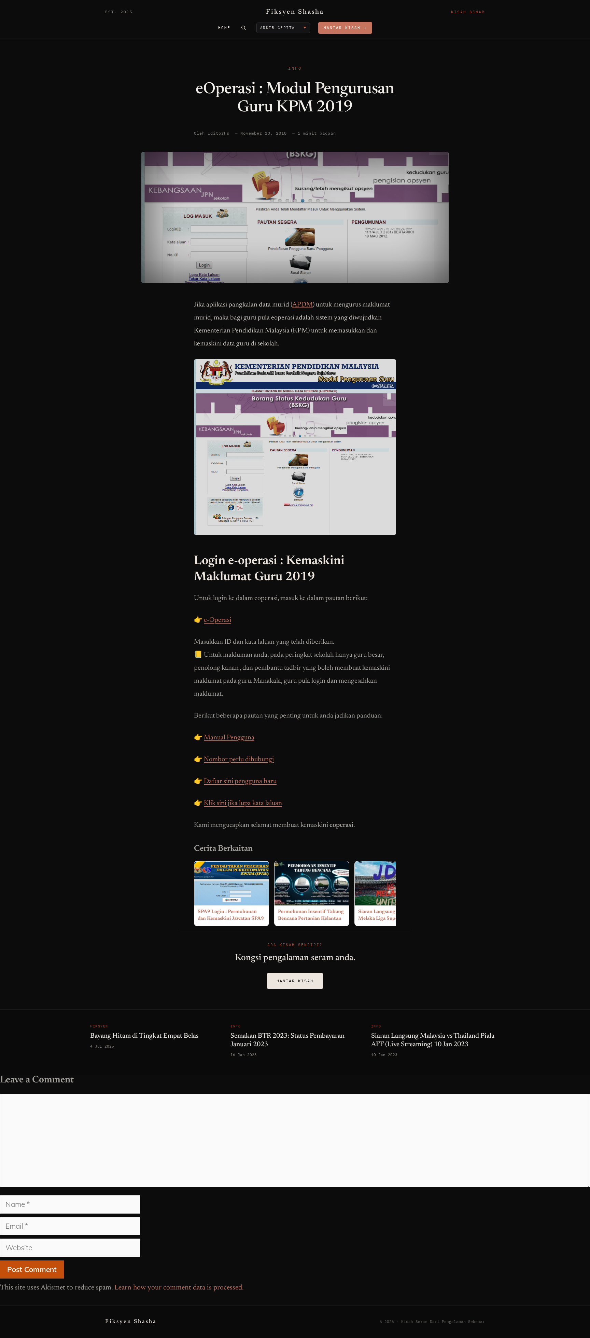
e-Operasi (217, 620)
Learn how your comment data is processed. (179, 1288)
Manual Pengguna (229, 737)
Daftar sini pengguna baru (240, 781)
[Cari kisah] (243, 27)
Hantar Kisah (295, 980)
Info (295, 68)
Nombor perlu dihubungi (239, 759)
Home (224, 27)
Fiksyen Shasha (295, 12)
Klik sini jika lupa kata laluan (243, 803)
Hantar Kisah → (345, 27)
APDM (302, 304)
